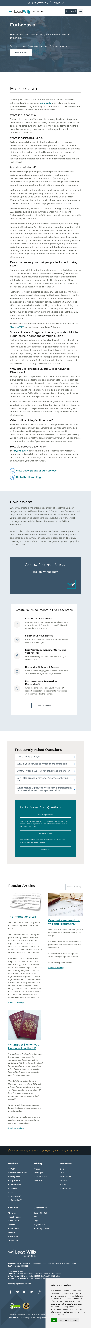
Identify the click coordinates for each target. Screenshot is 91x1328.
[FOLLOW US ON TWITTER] (17, 1292)
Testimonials (13, 1229)
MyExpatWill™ (14, 1181)
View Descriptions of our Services (36, 471)
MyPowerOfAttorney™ (17, 1173)
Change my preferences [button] (68, 1320)
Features (64, 1181)
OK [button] (54, 1320)
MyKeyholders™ (15, 1200)
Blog (62, 1169)
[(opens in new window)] (15, 1306)
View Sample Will (44, 706)
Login (36, 1221)
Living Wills (45, 103)
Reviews (11, 1225)
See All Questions (45, 815)
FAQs (62, 1173)
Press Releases (14, 1217)
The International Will (22, 917)
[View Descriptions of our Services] (12, 471)
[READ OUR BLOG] (39, 1292)
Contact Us (45, 849)
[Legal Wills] (26, 11)
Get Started (71, 11)
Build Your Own (40, 1177)
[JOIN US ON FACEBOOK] (10, 1292)
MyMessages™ (14, 1196)
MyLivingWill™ (17, 327)
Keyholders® (39, 1225)
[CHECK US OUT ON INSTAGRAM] (25, 1292)
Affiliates (12, 1232)
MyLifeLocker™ (14, 1184)
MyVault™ (12, 1192)
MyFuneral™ (13, 1188)
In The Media (13, 1221)
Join (36, 1217)
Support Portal (40, 1213)
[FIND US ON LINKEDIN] (32, 1292)
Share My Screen (41, 1228)
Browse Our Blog (45, 833)
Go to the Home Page (29, 477)
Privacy (63, 1184)
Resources (66, 1164)
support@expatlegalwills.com (19, 1284)
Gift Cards (38, 1181)
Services (13, 1164)
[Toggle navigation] (80, 11)
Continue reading (16, 1003)
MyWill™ (11, 1169)
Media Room (13, 1236)
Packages (38, 1173)
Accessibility (65, 1188)
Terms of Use (65, 1177)
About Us (13, 1208)
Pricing (38, 1164)
